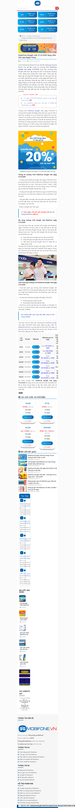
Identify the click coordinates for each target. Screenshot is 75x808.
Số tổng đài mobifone (26, 777)
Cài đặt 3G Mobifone (26, 775)
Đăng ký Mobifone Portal (28, 795)
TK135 (28, 403)
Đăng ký (35, 347)
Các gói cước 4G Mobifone (28, 754)
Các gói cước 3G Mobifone (28, 772)
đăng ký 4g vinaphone (24, 706)
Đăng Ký (27, 417)
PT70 (47, 403)
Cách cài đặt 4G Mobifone (28, 762)
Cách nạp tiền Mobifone (27, 798)
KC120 (27, 427)
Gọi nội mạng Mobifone (27, 780)
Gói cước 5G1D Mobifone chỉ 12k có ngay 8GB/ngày (24, 635)
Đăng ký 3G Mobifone (26, 770)
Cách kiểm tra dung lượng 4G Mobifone (32, 757)
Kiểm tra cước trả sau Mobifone (30, 793)
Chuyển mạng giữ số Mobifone (29, 788)
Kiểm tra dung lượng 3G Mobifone (30, 791)
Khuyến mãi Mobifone (33, 36)
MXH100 (47, 427)
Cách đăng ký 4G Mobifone (28, 752)
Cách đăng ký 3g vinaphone (24, 701)
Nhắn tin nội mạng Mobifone (28, 800)
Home (23, 36)
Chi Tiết (27, 421)
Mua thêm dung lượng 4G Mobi (29, 802)
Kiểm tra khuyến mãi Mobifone (29, 759)
